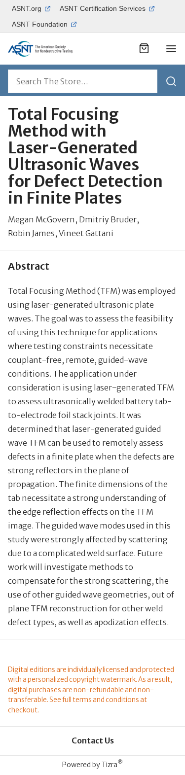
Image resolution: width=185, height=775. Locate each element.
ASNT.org (26, 8)
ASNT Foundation (40, 24)
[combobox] (82, 81)
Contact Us (93, 740)
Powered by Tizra (92, 764)
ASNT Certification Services (103, 8)
